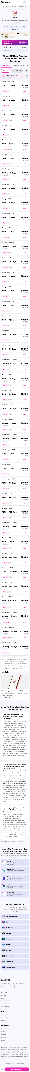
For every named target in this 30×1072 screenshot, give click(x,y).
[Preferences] (24, 2)
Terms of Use (5, 1017)
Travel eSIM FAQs (6, 1001)
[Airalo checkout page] (26, 34)
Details (24, 91)
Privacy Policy (5, 1015)
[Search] (20, 2)
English (3, 1029)
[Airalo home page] (4, 34)
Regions (3, 995)
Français (3, 1034)
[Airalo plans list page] (11, 34)
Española (3, 1037)
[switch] (26, 76)
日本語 (3, 1031)
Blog (2, 998)
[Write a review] (27, 2)
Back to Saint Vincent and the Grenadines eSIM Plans (14, 7)
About (3, 1003)
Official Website (16, 1069)
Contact (3, 1020)
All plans (6, 66)
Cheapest (5, 70)
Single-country (18, 66)
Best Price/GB (18, 70)
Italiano (3, 1040)
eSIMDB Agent (5, 1006)
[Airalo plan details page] (19, 34)
